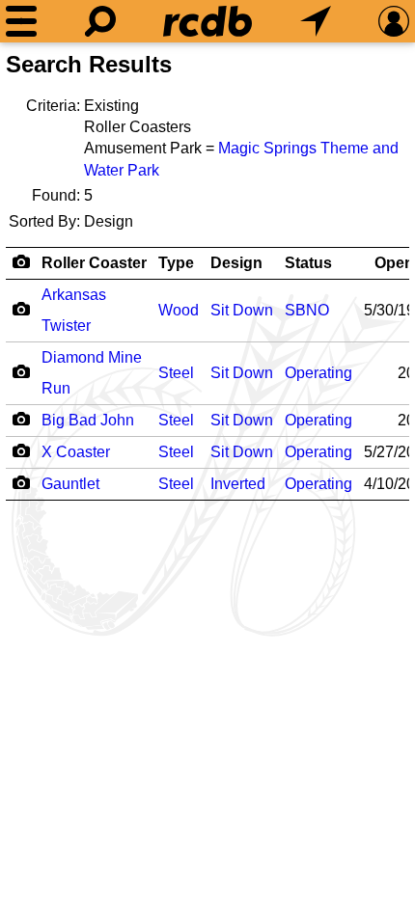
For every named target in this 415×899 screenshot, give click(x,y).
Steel (176, 373)
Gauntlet (70, 484)
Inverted (237, 484)
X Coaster (76, 452)
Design (236, 263)
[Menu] (21, 21)
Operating (318, 373)
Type (176, 263)
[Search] (100, 21)
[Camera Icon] (21, 308)
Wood (178, 310)
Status (308, 263)
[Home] (207, 21)
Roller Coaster (94, 263)
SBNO (307, 310)
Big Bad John (88, 420)
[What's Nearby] (315, 21)
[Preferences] (393, 21)
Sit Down (241, 310)
